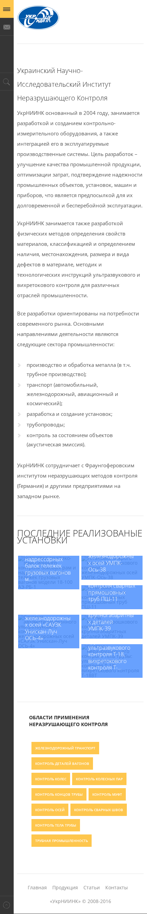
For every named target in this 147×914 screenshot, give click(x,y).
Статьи (91, 887)
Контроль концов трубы (59, 794)
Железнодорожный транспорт (65, 748)
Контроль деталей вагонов (62, 763)
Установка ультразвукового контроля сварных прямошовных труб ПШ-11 (111, 585)
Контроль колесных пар (99, 779)
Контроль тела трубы (55, 825)
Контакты (116, 887)
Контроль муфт (107, 794)
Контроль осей (50, 809)
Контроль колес (50, 779)
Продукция (65, 887)
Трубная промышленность (61, 840)
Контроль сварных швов (98, 809)
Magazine (38, 18)
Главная (37, 887)
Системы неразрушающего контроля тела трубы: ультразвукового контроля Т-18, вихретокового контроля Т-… (111, 644)
